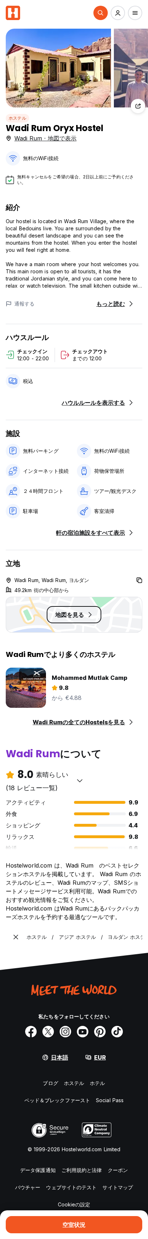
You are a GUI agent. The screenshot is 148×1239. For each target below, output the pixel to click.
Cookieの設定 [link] (74, 1204)
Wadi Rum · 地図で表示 (45, 138)
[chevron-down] (79, 780)
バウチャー (28, 1187)
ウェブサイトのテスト (71, 1187)
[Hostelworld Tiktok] (117, 1031)
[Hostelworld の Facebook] (31, 1031)
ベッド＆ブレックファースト (57, 1100)
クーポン (118, 1170)
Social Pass (110, 1100)
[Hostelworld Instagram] (65, 1031)
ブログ (50, 1083)
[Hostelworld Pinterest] (100, 1031)
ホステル (17, 118)
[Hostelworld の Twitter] (48, 1031)
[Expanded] (15, 937)
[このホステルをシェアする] (138, 106)
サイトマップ (117, 1187)
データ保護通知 (38, 1170)
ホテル (97, 1083)
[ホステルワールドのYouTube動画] (82, 1031)
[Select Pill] (100, 13)
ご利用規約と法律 (81, 1170)
